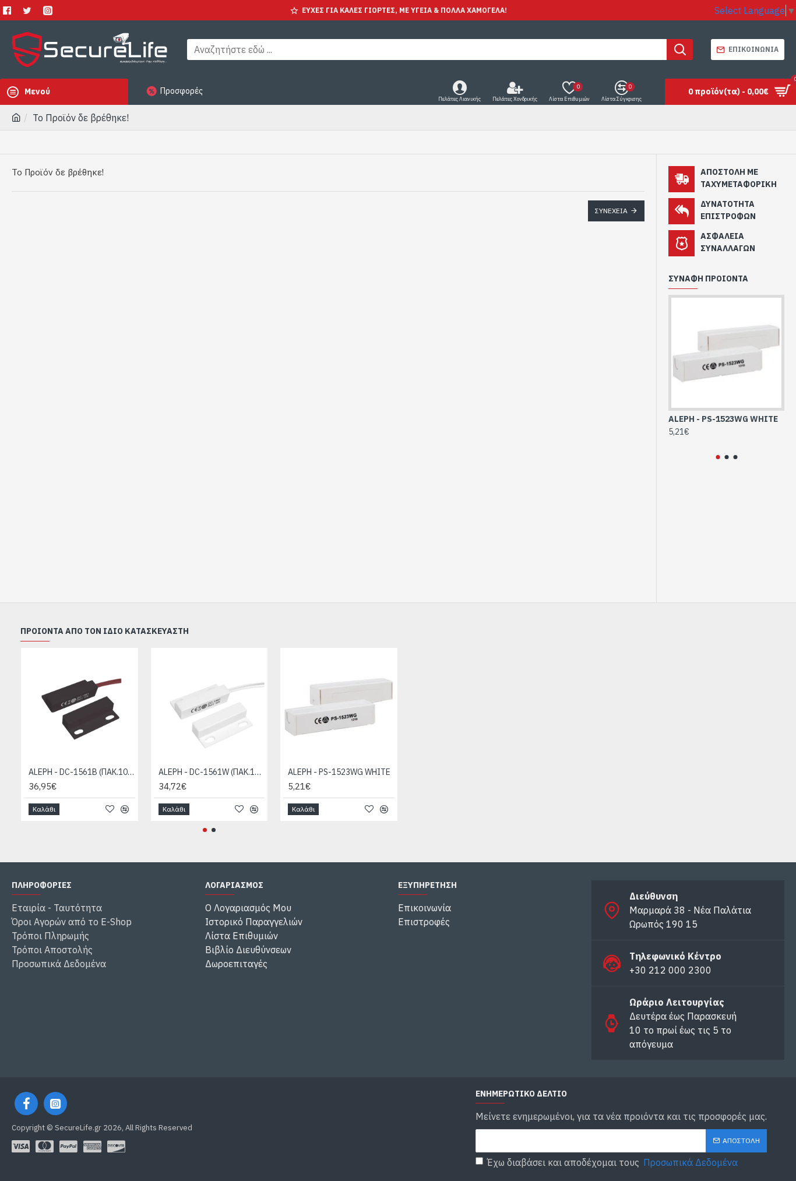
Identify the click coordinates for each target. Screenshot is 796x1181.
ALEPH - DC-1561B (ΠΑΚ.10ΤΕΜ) (82, 772)
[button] (718, 457)
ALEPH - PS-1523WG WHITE (723, 419)
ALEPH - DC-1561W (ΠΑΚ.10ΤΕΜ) (212, 772)
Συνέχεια (611, 210)
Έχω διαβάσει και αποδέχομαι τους (612, 1162)
